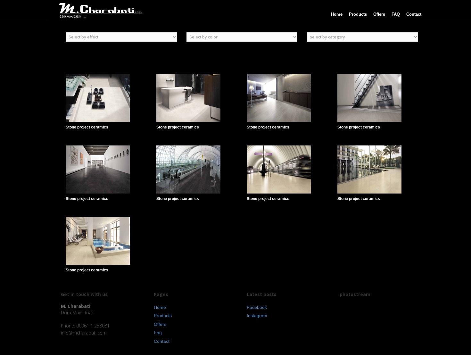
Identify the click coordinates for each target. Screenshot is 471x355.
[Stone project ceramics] (111, 104)
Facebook (257, 307)
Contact (161, 341)
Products (163, 315)
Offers (160, 324)
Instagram (257, 315)
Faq (158, 332)
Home (160, 307)
